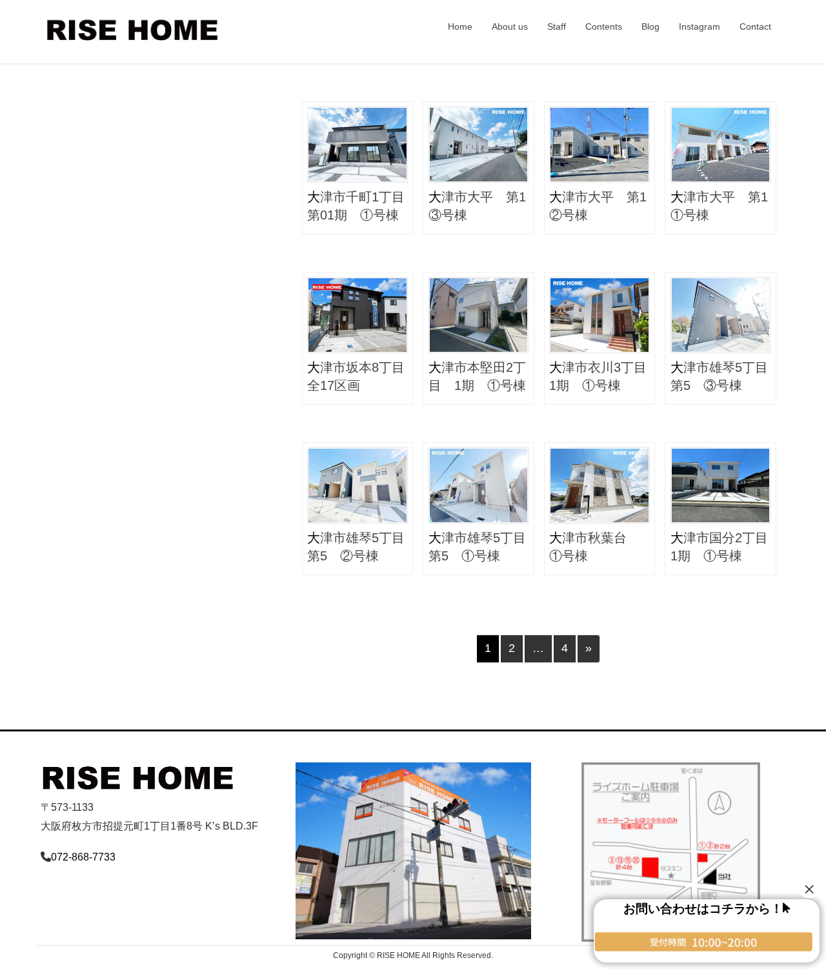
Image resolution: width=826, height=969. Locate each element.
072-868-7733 (83, 857)
